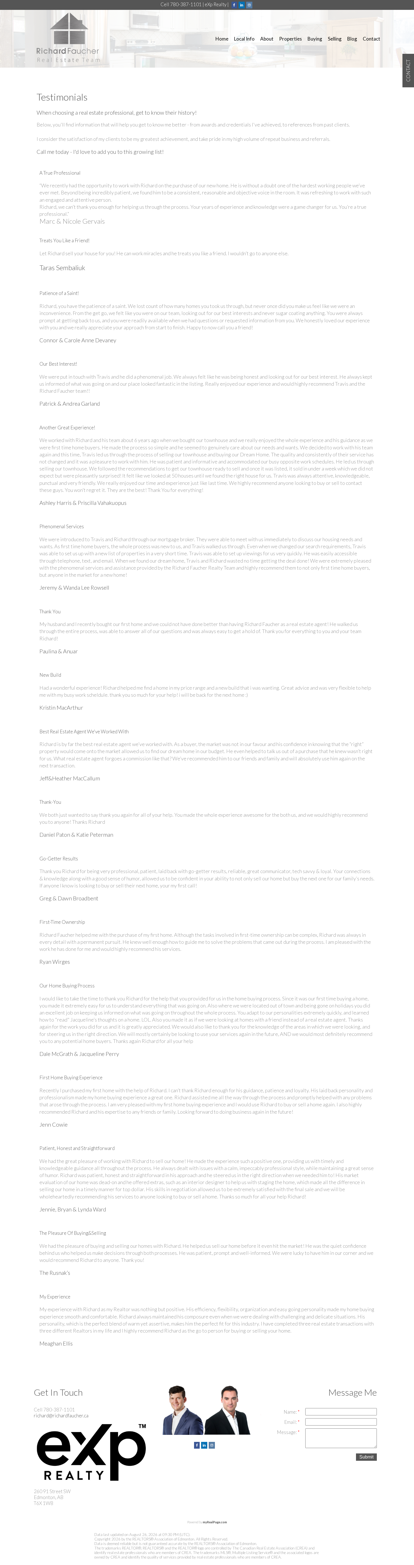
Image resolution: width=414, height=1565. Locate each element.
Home (221, 39)
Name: (291, 1412)
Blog (352, 39)
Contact (371, 39)
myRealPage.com (215, 1522)
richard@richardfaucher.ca (61, 1416)
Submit (366, 1457)
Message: (287, 1432)
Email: (291, 1422)
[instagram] (250, 4)
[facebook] (235, 4)
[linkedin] (242, 4)
